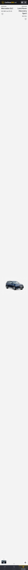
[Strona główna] (9, 2)
